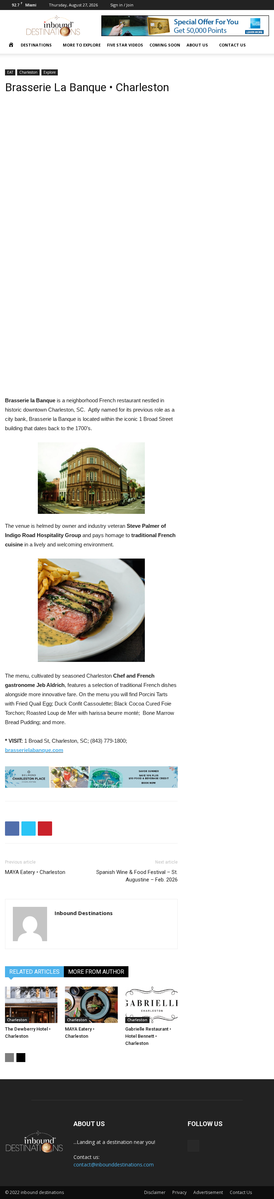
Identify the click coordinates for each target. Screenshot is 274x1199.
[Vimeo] (263, 5)
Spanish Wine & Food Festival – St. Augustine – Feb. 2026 (137, 876)
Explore (50, 72)
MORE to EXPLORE (82, 45)
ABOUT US (197, 45)
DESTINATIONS (36, 45)
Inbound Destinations (84, 913)
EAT (10, 72)
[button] (260, 45)
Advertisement (208, 1192)
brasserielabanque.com (34, 750)
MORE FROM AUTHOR (96, 971)
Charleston (28, 72)
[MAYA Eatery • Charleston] (91, 1005)
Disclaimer (155, 1192)
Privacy (179, 1192)
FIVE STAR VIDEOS (125, 45)
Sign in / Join (121, 5)
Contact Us (241, 1192)
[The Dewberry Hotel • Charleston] (31, 1005)
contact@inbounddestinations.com (113, 1164)
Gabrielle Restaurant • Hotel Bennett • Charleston (148, 1036)
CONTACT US (232, 45)
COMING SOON (164, 45)
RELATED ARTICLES (34, 971)
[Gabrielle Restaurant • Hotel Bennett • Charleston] (151, 1005)
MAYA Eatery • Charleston (35, 872)
